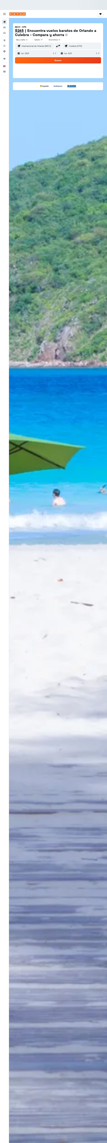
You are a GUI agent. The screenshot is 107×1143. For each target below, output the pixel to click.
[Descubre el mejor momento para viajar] (4, 51)
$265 (19, 30)
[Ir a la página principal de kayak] (17, 14)
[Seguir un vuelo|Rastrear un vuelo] (4, 45)
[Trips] (4, 58)
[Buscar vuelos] (4, 22)
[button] (4, 14)
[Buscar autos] (4, 33)
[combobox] (55, 39)
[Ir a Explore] (4, 40)
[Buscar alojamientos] (4, 27)
